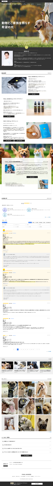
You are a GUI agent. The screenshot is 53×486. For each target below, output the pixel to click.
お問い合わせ (18, 476)
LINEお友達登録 (23, 476)
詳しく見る (33, 94)
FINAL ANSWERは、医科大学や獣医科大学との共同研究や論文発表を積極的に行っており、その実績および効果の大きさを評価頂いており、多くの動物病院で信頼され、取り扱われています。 (32, 165)
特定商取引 (32, 476)
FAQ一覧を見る (26, 455)
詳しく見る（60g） (19, 140)
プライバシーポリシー (38, 476)
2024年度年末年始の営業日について (18, 462)
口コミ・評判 (28, 476)
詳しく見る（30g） (8, 140)
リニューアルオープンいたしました (17, 464)
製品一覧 (13, 476)
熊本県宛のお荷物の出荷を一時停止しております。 (18, 1)
